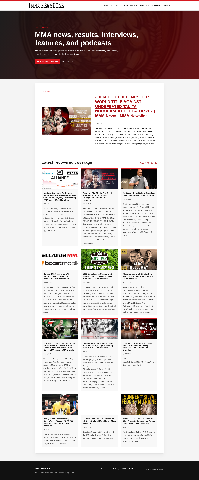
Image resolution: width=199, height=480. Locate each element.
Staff (109, 469)
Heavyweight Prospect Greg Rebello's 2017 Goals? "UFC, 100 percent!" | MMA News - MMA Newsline (58, 422)
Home (106, 5)
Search (166, 5)
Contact (124, 469)
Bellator (124, 5)
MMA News (134, 5)
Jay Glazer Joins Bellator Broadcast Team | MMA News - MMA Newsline (139, 194)
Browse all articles (68, 61)
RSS (131, 469)
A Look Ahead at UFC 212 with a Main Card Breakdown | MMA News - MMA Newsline (138, 276)
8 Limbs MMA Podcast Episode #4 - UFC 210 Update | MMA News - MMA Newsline (99, 421)
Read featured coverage (47, 61)
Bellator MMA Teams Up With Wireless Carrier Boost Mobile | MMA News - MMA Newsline (57, 276)
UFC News (114, 5)
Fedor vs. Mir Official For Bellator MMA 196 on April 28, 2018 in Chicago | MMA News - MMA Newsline (98, 196)
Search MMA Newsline (148, 163)
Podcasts (144, 5)
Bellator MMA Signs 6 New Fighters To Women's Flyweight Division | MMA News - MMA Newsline (99, 345)
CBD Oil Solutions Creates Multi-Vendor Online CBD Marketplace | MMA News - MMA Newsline (98, 276)
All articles (156, 5)
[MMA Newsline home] (47, 5)
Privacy (116, 469)
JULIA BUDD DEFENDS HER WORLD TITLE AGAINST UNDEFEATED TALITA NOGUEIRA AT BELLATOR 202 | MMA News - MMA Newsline (125, 106)
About (103, 469)
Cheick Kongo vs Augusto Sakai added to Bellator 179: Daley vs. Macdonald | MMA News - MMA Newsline (137, 346)
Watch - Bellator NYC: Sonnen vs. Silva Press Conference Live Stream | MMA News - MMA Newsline (139, 421)
